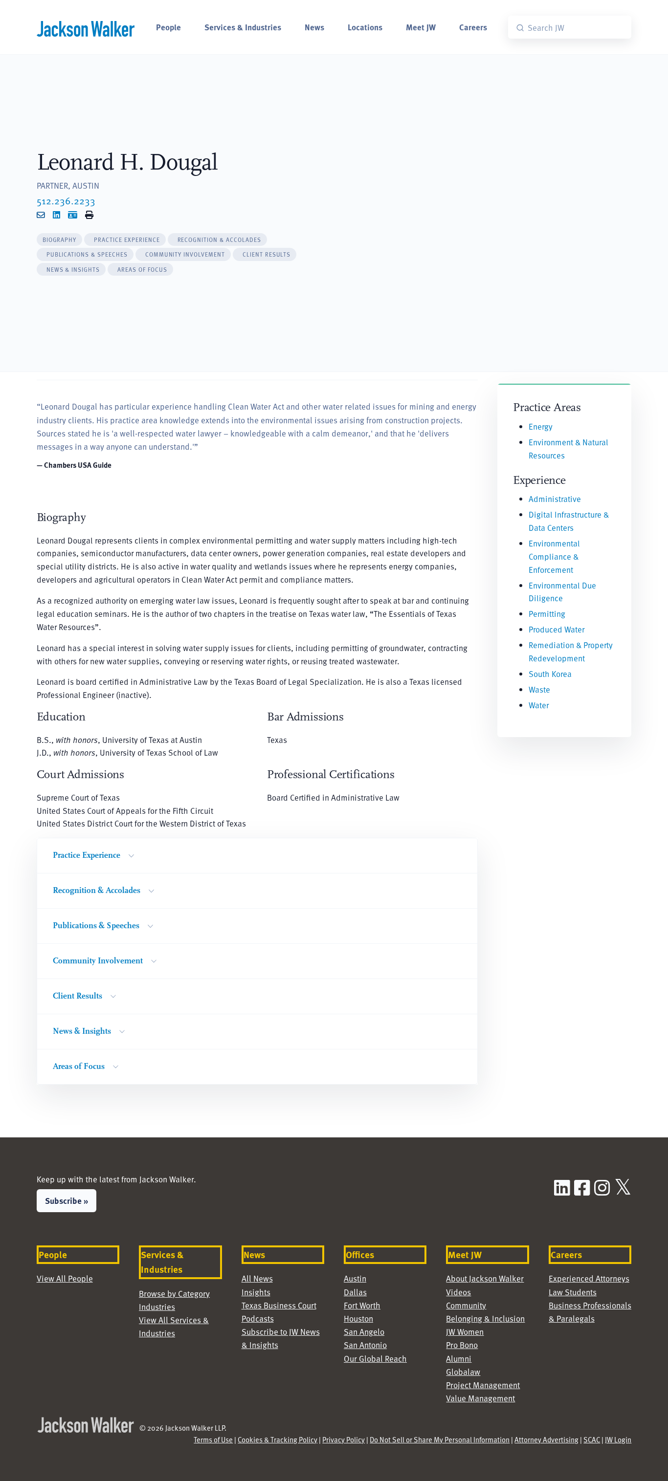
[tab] (60, 239)
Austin (355, 1278)
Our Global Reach (375, 1358)
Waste (539, 689)
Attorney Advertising (546, 1439)
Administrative (555, 498)
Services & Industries (242, 27)
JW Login (618, 1439)
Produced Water (556, 629)
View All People (65, 1278)
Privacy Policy (343, 1439)
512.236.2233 (66, 200)
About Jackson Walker (485, 1278)
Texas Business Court (279, 1305)
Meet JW (421, 27)
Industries (157, 1306)
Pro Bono (462, 1344)
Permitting (547, 613)
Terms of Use (213, 1439)
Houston (358, 1318)
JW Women (465, 1331)
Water (539, 705)
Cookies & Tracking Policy (277, 1439)
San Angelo (364, 1331)
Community (466, 1305)
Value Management (480, 1398)
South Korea (550, 673)
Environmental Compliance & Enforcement (554, 556)
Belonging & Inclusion (485, 1318)
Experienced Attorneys (589, 1278)
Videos (458, 1292)
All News (257, 1278)
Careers (473, 27)
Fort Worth (362, 1305)
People (168, 27)
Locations (365, 27)
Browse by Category (174, 1293)
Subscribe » (66, 1200)
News (314, 27)
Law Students (573, 1292)
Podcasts (258, 1318)
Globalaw (463, 1371)
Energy (541, 426)
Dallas (355, 1292)
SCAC (591, 1439)
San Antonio (365, 1344)
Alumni (458, 1358)
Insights (256, 1292)
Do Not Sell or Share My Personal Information (440, 1439)
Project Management (483, 1385)
